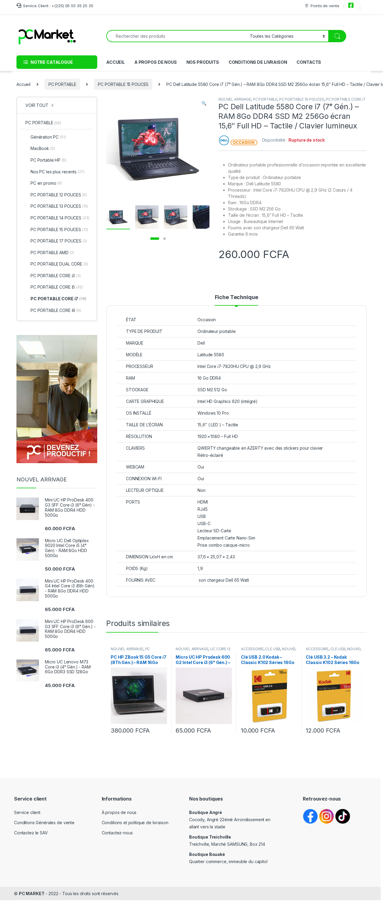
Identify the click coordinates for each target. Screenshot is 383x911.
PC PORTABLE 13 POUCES (59, 206)
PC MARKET (32, 893)
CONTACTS (309, 62)
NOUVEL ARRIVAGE (234, 99)
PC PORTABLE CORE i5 (57, 286)
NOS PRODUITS (202, 62)
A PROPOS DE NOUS (155, 62)
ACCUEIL (115, 62)
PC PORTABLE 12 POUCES (59, 194)
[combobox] (176, 36)
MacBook (43, 148)
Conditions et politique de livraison (135, 822)
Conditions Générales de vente (44, 822)
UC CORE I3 (220, 649)
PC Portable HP (48, 160)
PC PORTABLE (62, 84)
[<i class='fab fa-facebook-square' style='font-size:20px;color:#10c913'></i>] (351, 5)
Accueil (23, 84)
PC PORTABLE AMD (52, 252)
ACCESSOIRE (252, 649)
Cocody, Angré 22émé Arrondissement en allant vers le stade (229, 819)
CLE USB (272, 649)
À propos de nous (119, 812)
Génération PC (48, 137)
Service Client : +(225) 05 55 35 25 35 (58, 5)
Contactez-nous (117, 832)
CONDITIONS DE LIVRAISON (258, 62)
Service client (27, 812)
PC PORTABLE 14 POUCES (60, 217)
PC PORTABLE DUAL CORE (59, 263)
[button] (203, 103)
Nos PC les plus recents (57, 171)
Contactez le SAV (31, 832)
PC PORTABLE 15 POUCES (123, 84)
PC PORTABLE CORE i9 (56, 310)
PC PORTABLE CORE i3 (56, 275)
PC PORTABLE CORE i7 (345, 99)
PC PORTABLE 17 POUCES (59, 240)
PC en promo (46, 183)
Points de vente (325, 5)
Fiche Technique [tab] (236, 297)
